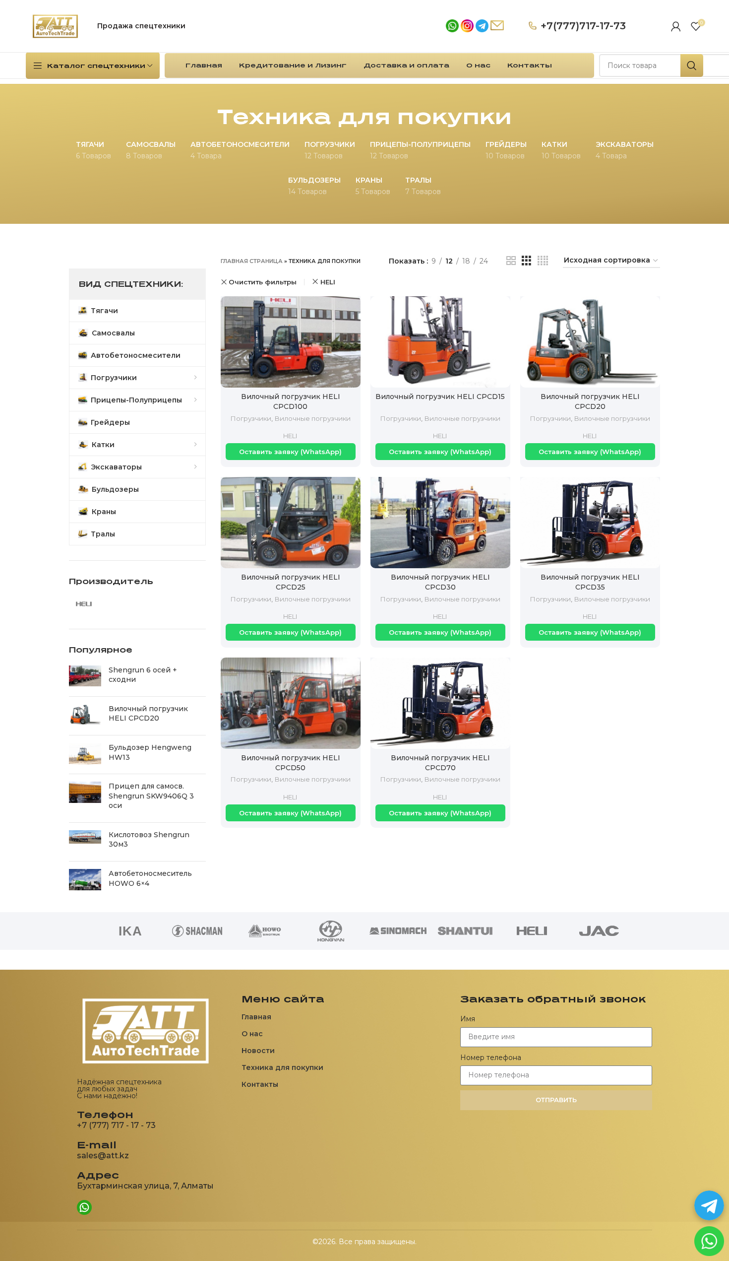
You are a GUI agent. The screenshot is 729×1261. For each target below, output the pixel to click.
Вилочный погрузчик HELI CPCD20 (148, 713)
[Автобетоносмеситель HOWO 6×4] (85, 880)
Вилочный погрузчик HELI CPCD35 (590, 582)
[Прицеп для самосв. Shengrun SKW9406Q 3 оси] (85, 798)
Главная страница (252, 261)
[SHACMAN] (197, 931)
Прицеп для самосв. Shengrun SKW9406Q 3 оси (151, 796)
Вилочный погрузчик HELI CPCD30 (440, 582)
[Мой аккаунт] (676, 26)
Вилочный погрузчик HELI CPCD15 (440, 396)
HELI (327, 282)
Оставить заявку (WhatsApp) (290, 452)
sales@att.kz (103, 1155)
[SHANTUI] (464, 931)
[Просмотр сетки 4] (543, 261)
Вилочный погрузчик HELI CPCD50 (290, 762)
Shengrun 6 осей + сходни (143, 674)
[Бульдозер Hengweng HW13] (85, 754)
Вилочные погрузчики (312, 418)
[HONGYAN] (331, 931)
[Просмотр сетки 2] (511, 261)
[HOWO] (264, 931)
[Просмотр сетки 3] (526, 261)
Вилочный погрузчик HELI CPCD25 (290, 582)
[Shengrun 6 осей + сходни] (85, 677)
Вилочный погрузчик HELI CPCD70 (440, 762)
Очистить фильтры (263, 282)
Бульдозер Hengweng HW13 (150, 752)
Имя (467, 1018)
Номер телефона (490, 1057)
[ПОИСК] (691, 65)
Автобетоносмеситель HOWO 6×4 (150, 878)
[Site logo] (55, 25)
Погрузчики (250, 418)
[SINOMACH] (397, 931)
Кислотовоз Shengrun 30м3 (149, 839)
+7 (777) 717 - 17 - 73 (116, 1125)
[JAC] (598, 931)
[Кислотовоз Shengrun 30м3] (85, 842)
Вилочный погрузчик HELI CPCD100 (290, 401)
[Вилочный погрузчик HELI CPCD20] (85, 716)
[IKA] (130, 931)
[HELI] (531, 931)
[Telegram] (709, 1205)
